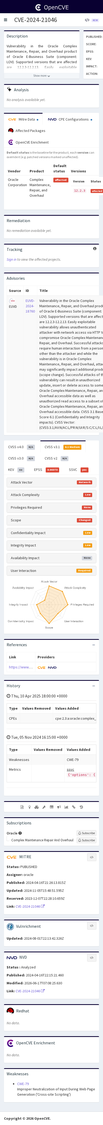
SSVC (78, 469)
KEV (15, 469)
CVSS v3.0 (20, 458)
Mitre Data (27, 119)
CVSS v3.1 (62, 446)
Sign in (11, 259)
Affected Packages (30, 130)
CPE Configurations (74, 119)
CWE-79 (23, 1083)
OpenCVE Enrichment (32, 142)
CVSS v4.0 (20, 446)
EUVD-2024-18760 (30, 306)
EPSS (46, 469)
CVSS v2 (56, 458)
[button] (5, 19)
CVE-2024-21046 (35, 20)
